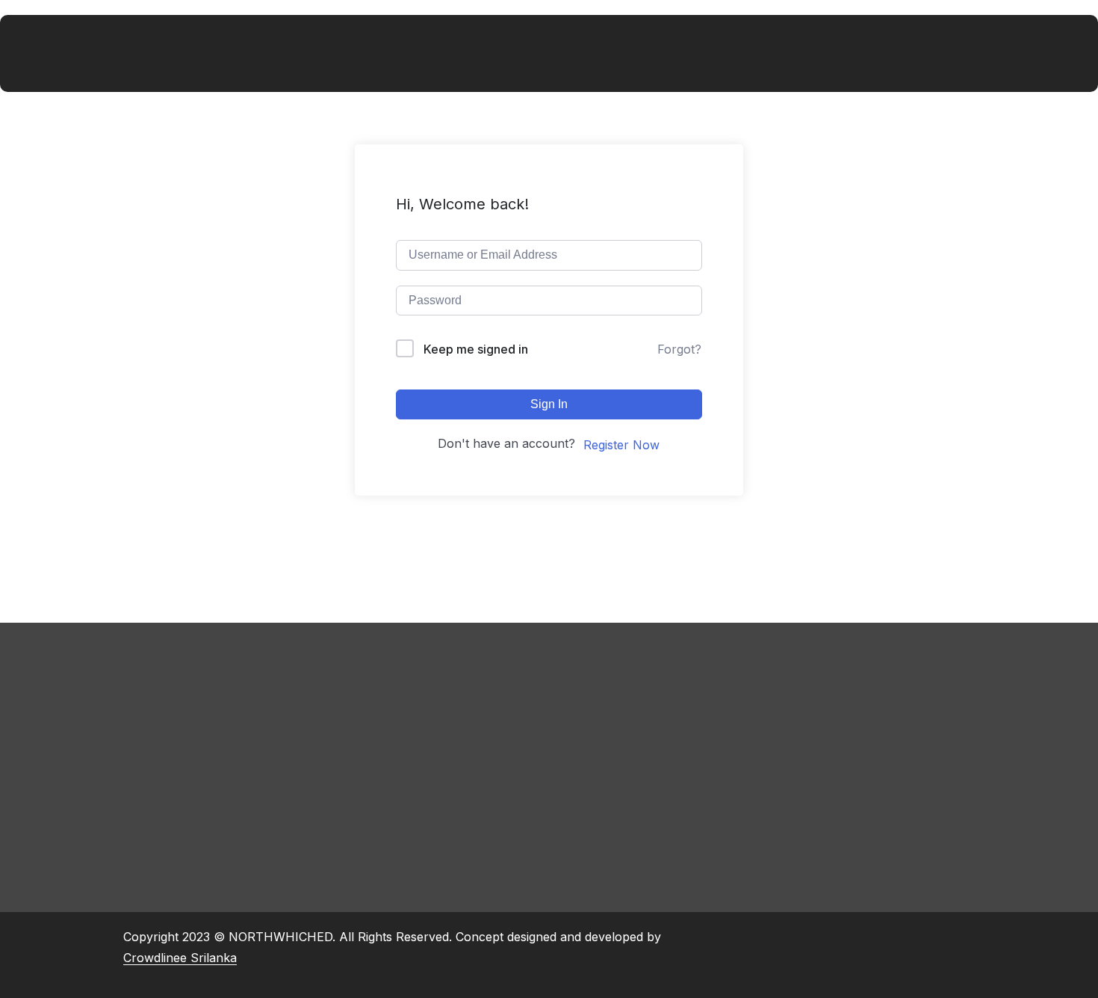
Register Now (621, 444)
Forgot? (679, 349)
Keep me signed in (476, 349)
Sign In (549, 404)
